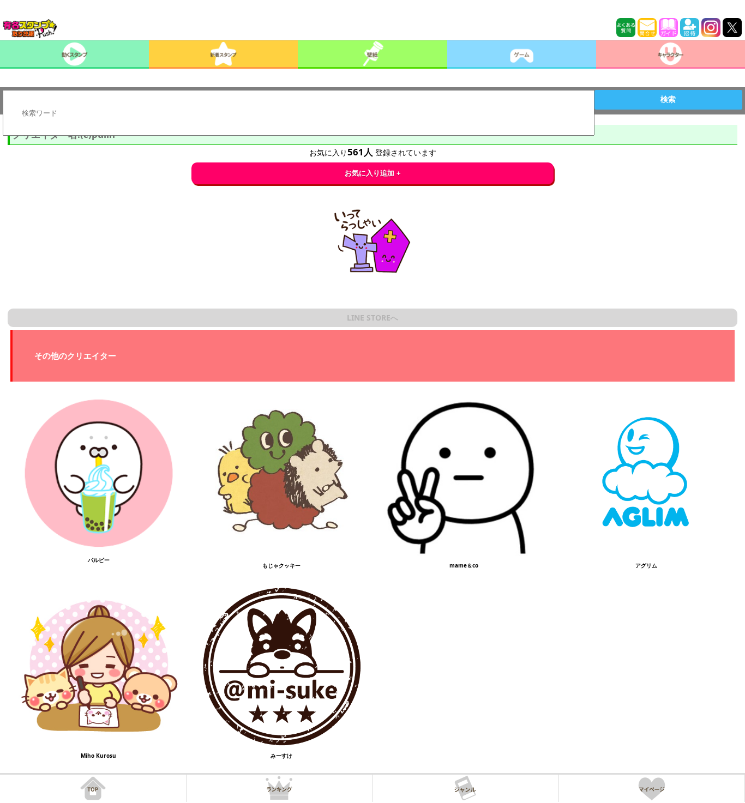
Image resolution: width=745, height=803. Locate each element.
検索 (668, 99)
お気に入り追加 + (373, 173)
